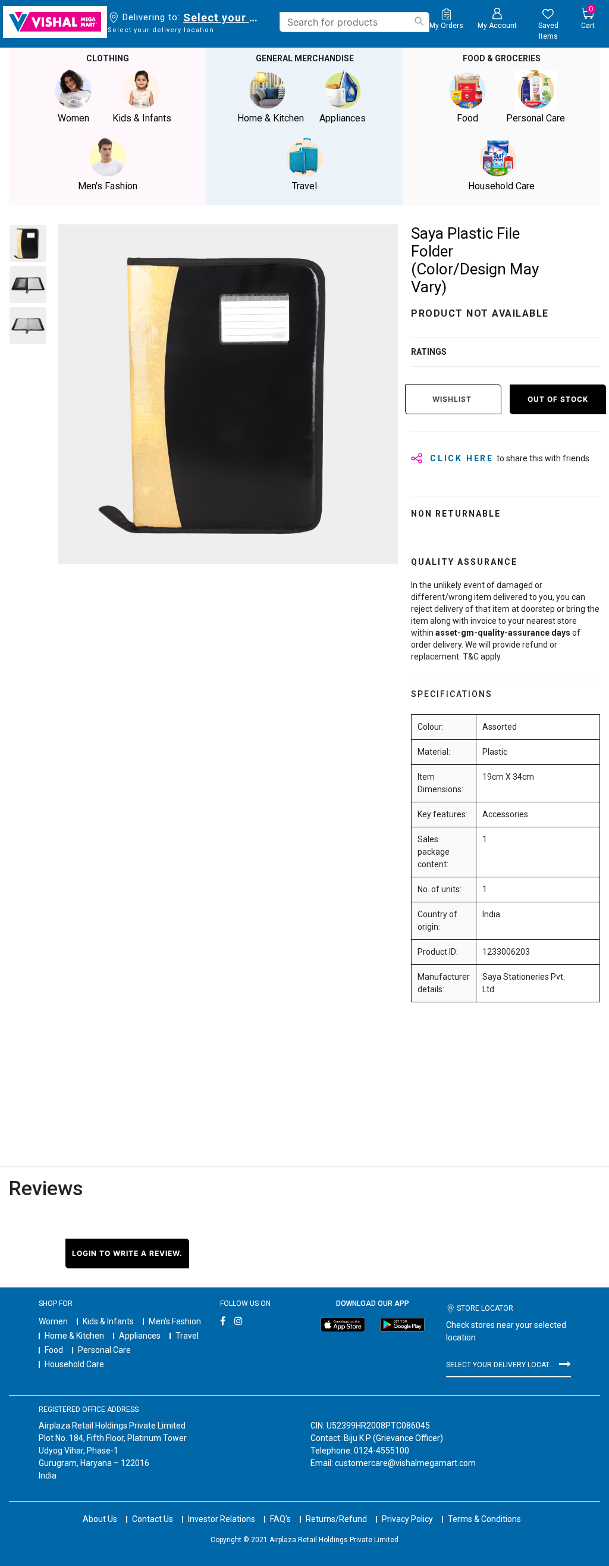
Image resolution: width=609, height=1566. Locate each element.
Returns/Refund (336, 1519)
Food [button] (467, 118)
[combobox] (354, 22)
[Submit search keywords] (418, 21)
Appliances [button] (342, 118)
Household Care (74, 1364)
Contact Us (152, 1519)
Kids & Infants (108, 1321)
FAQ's (280, 1519)
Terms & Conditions (484, 1519)
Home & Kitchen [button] (270, 118)
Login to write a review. (127, 1253)
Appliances (140, 1335)
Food (54, 1350)
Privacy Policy (407, 1519)
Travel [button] (304, 186)
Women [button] (73, 118)
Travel (187, 1335)
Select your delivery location (222, 17)
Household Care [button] (501, 186)
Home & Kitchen (74, 1335)
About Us (100, 1519)
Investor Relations (221, 1519)
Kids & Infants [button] (141, 118)
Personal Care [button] (535, 118)
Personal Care (104, 1350)
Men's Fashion (175, 1321)
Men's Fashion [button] (107, 186)
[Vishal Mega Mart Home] (55, 22)
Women (53, 1321)
